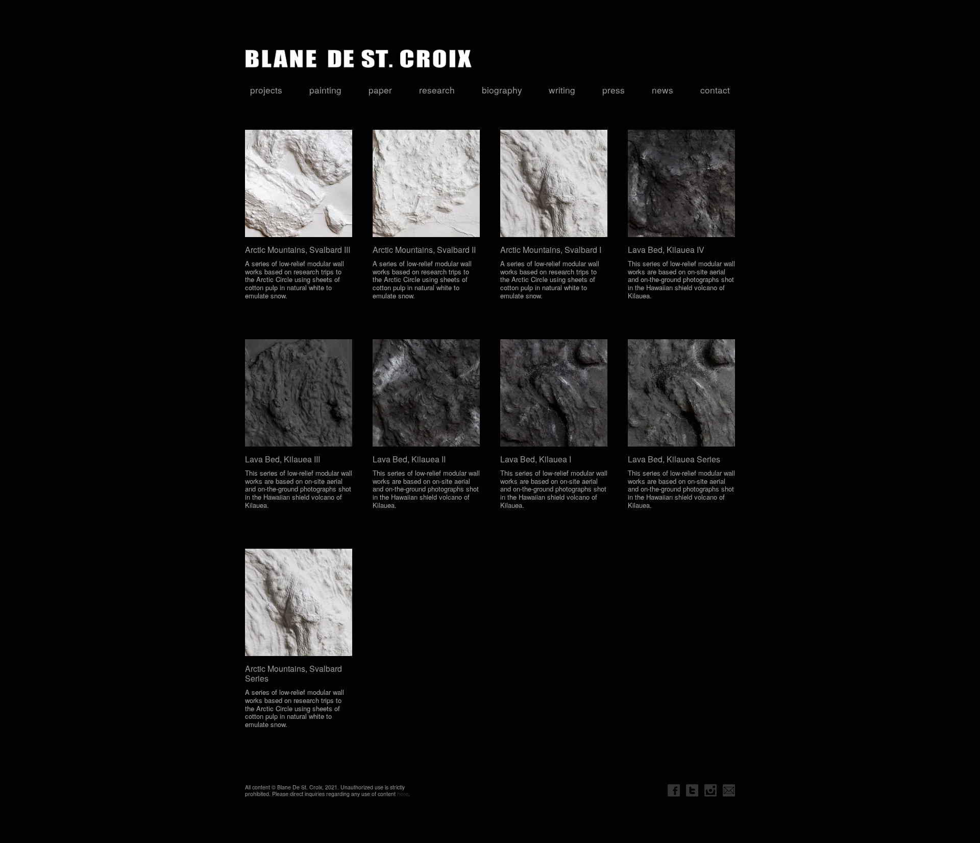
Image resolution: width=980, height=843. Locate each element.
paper (380, 89)
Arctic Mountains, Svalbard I (550, 249)
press (613, 89)
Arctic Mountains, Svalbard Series (293, 673)
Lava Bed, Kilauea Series (674, 459)
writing (562, 89)
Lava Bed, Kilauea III (282, 459)
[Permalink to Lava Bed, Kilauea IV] (681, 183)
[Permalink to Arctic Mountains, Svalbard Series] (298, 602)
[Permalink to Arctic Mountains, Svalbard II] (426, 183)
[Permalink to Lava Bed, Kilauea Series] (681, 393)
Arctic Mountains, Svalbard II (424, 249)
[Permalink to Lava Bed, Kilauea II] (426, 393)
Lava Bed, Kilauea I (535, 459)
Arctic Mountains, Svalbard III (297, 249)
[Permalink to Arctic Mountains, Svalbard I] (553, 183)
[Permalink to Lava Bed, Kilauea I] (553, 393)
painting (325, 89)
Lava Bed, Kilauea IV (666, 249)
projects (266, 89)
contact (715, 89)
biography (502, 89)
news (662, 89)
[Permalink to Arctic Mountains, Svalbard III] (298, 183)
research (437, 89)
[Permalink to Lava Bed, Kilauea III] (298, 393)
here (402, 794)
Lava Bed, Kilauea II (409, 459)
